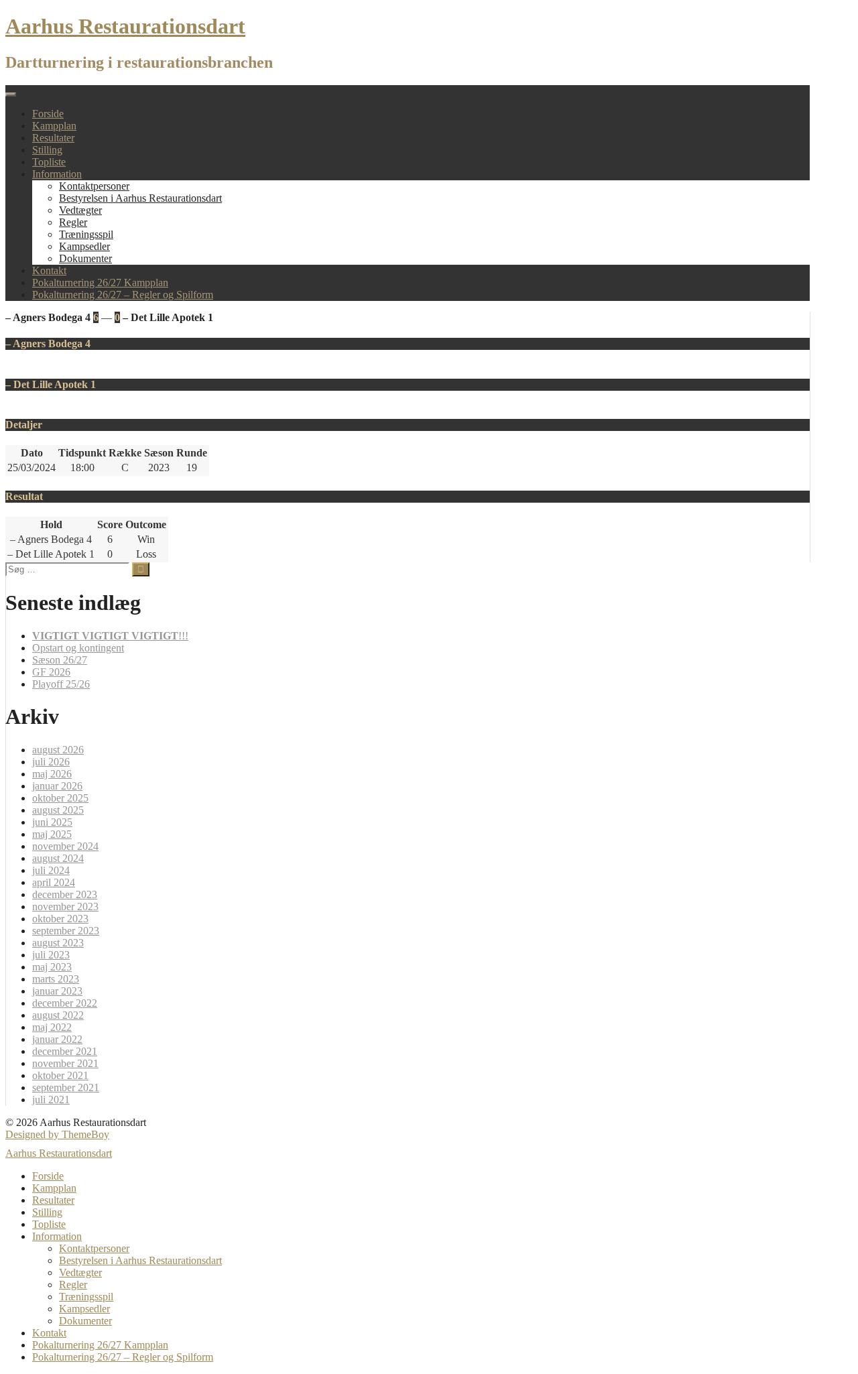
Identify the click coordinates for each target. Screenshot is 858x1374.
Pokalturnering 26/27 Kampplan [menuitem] (100, 1345)
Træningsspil (86, 234)
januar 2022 (57, 1039)
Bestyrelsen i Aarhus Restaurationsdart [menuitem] (140, 1260)
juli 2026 (51, 761)
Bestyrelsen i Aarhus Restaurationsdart (140, 198)
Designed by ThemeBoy (57, 1134)
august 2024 (58, 858)
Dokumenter (85, 258)
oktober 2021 (60, 1075)
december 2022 (64, 1003)
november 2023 (65, 906)
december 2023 (64, 894)
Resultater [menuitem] (53, 1200)
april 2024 (53, 882)
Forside (48, 113)
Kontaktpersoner (94, 186)
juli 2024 (51, 870)
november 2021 (65, 1063)
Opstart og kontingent (78, 647)
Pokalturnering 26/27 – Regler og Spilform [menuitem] (122, 1357)
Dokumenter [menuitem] (85, 1320)
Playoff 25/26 (61, 684)
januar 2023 (57, 991)
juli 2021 (51, 1099)
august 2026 (58, 749)
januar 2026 (57, 786)
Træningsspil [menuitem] (86, 1296)
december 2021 (64, 1051)
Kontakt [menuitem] (49, 1332)
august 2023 (58, 942)
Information (57, 174)
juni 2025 (52, 822)
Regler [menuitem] (73, 1284)
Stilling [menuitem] (47, 1212)
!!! (110, 635)
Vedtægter (80, 210)
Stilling (47, 149)
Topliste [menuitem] (49, 1224)
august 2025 (58, 810)
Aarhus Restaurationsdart (125, 26)
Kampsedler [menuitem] (84, 1308)
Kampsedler (84, 246)
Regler (73, 222)
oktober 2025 (60, 798)
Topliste (49, 162)
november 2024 (65, 846)
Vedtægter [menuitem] (80, 1272)
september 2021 (65, 1087)
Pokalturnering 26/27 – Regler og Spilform (122, 294)
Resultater (53, 137)
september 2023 (65, 930)
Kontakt (49, 270)
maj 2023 (52, 967)
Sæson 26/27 (59, 660)
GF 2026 (51, 672)
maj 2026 (52, 773)
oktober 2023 (60, 918)
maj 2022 (52, 1027)
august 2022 (58, 1015)
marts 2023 (55, 979)
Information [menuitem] (57, 1236)
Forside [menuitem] (48, 1176)
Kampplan (54, 125)
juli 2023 (51, 954)
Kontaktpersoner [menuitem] (94, 1248)
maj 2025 (52, 834)
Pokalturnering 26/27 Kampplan (100, 282)
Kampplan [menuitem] (54, 1188)
